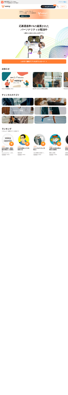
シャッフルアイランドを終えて (39, 149)
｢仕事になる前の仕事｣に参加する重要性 (55, 149)
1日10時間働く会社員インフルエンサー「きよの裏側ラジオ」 (39, 152)
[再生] (11, 144)
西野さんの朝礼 (52, 152)
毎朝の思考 (20, 152)
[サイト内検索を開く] (57, 6)
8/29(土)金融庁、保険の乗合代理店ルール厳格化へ (7, 150)
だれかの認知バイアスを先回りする (23, 149)
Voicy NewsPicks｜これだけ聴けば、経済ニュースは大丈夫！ (8, 152)
